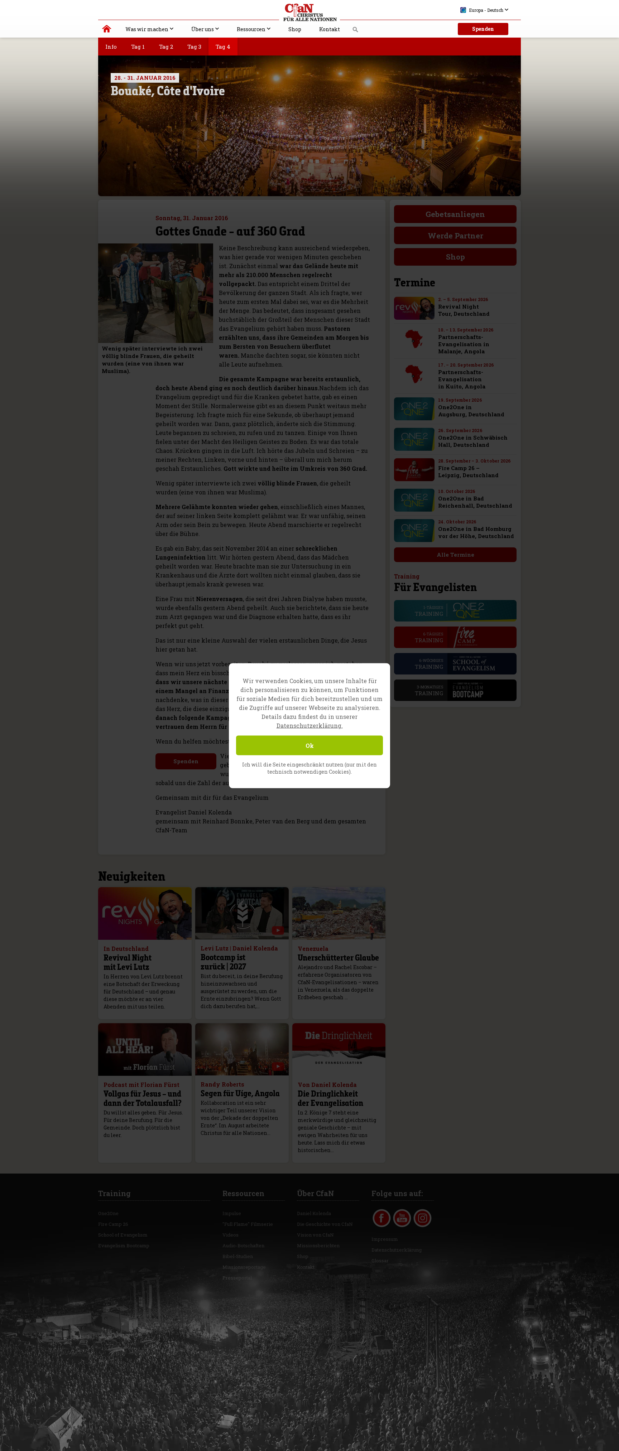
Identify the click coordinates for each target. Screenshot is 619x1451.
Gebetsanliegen (455, 214)
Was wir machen (146, 29)
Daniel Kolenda (314, 1213)
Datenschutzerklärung (396, 1250)
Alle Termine (455, 554)
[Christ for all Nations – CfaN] (309, 12)
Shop (294, 29)
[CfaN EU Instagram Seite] (422, 1218)
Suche (355, 31)
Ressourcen (251, 29)
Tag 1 (138, 46)
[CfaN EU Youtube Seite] (402, 1218)
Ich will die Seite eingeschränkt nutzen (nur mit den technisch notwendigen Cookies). (309, 768)
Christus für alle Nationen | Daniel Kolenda (107, 30)
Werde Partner (455, 236)
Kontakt (329, 29)
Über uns (202, 29)
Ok (310, 745)
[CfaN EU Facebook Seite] (381, 1218)
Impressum (384, 1239)
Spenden (483, 28)
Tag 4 (223, 46)
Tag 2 (166, 46)
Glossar (380, 1260)
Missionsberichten (318, 1245)
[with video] (278, 930)
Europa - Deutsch (486, 10)
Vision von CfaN (315, 1235)
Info (111, 46)
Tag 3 (194, 46)
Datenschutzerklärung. (310, 725)
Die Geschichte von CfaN (325, 1224)
